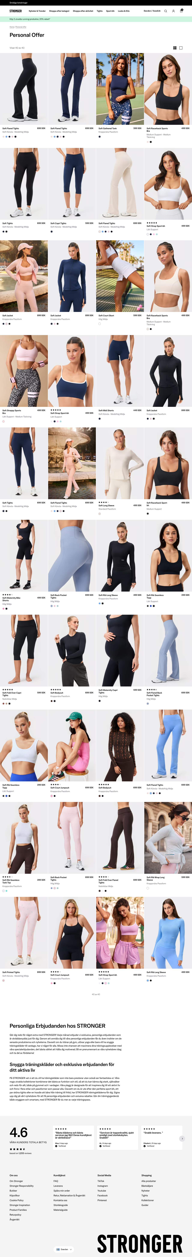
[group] (24, 89)
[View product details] (24, 131)
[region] (117, 1139)
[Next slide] (182, 1139)
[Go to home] (16, 10)
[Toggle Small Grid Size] (175, 48)
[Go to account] (173, 11)
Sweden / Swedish (152, 11)
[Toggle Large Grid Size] (181, 48)
